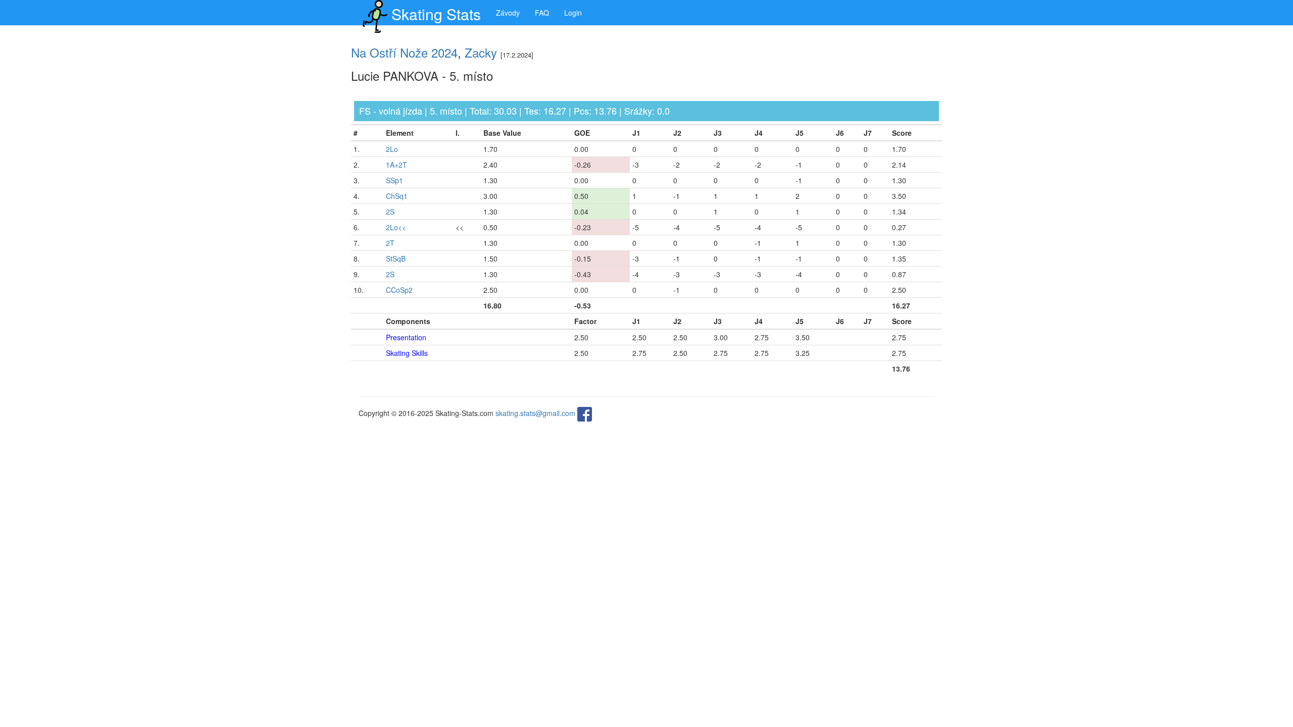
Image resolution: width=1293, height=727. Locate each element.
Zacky (481, 52)
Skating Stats (436, 14)
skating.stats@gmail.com (535, 413)
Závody (508, 13)
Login (573, 13)
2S (390, 211)
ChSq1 (397, 196)
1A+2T (396, 165)
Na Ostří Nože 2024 (404, 52)
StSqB (396, 258)
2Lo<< (396, 227)
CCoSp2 (399, 290)
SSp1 (394, 180)
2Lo (392, 149)
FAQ (542, 13)
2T (390, 243)
